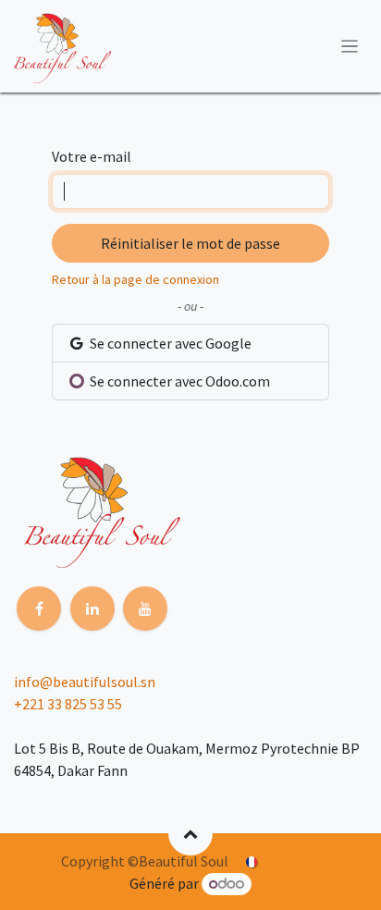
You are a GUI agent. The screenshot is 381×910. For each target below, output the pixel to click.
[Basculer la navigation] (350, 46)
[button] (190, 833)
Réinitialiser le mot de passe (190, 243)
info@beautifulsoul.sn (84, 681)
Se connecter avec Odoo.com (178, 381)
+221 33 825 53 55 (68, 704)
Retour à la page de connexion (135, 279)
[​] (39, 608)
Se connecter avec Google (169, 343)
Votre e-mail (91, 156)
